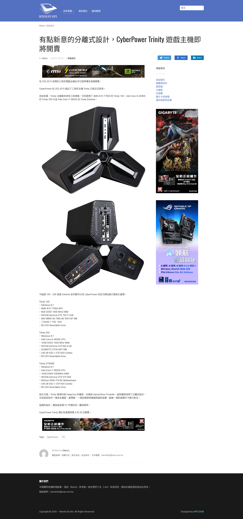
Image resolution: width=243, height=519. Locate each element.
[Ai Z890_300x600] (177, 242)
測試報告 (82, 11)
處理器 (159, 86)
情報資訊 (72, 58)
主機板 (159, 90)
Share (183, 58)
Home (42, 26)
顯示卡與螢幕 (162, 96)
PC (63, 437)
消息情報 (67, 11)
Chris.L (45, 58)
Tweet (166, 58)
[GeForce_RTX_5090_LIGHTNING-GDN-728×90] (93, 71)
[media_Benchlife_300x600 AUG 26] (177, 150)
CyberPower (52, 437)
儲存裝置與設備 (164, 100)
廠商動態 (96, 11)
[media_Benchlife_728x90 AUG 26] (93, 424)
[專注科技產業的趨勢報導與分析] (48, 10)
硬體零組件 (161, 83)
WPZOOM (199, 511)
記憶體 (159, 93)
